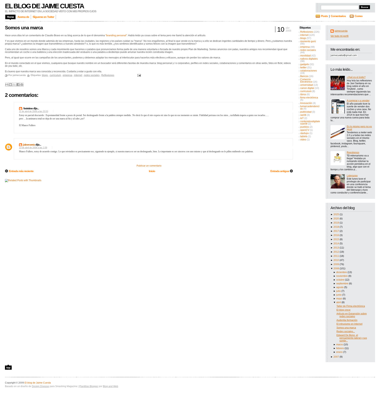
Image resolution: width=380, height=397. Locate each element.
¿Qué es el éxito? (356, 77)
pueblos (304, 127)
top (8, 367)
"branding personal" (116, 35)
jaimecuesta (341, 31)
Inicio (152, 171)
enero (339, 352)
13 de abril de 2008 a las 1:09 (33, 147)
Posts (324, 16)
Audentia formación (346, 320)
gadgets (304, 64)
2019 (336, 222)
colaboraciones (308, 70)
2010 (336, 260)
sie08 (303, 115)
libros (303, 94)
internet (304, 35)
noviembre (342, 276)
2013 (336, 247)
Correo (359, 16)
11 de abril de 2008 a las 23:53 (33, 111)
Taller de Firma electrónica (350, 306)
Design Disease (40, 386)
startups (304, 133)
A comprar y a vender (358, 100)
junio (339, 294)
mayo (339, 298)
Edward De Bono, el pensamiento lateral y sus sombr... (351, 338)
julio (338, 291)
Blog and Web (110, 386)
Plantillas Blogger (88, 386)
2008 (336, 268)
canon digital (307, 88)
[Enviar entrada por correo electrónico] (138, 75)
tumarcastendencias (309, 107)
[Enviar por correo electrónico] (7, 85)
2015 (336, 239)
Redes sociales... (345, 331)
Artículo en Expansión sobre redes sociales (351, 315)
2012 (336, 251)
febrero (340, 348)
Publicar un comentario (149, 165)
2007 (336, 356)
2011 (336, 256)
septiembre (342, 283)
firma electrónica (309, 97)
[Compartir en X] (14, 85)
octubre (340, 279)
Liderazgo (352, 175)
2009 (336, 264)
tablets (303, 136)
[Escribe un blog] (10, 85)
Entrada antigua (279, 171)
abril (339, 302)
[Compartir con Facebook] (18, 85)
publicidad (306, 111)
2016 (336, 235)
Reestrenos (353, 152)
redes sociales (308, 50)
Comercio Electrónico (306, 80)
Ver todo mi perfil (340, 36)
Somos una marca (346, 327)
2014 (336, 243)
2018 (336, 227)
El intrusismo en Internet (349, 324)
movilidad (305, 55)
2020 (336, 218)
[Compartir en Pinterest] (22, 85)
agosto (340, 287)
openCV (304, 130)
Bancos (304, 76)
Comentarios (338, 16)
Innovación (306, 103)
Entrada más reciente (21, 171)
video (303, 139)
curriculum (306, 91)
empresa (305, 47)
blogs (303, 38)
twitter (303, 67)
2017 (336, 231)
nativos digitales (309, 58)
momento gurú (308, 41)
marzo (340, 344)
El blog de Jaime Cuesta (44, 6)
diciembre (342, 272)
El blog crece (343, 309)
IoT (302, 118)
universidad (306, 85)
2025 (336, 214)
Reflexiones (306, 31)
